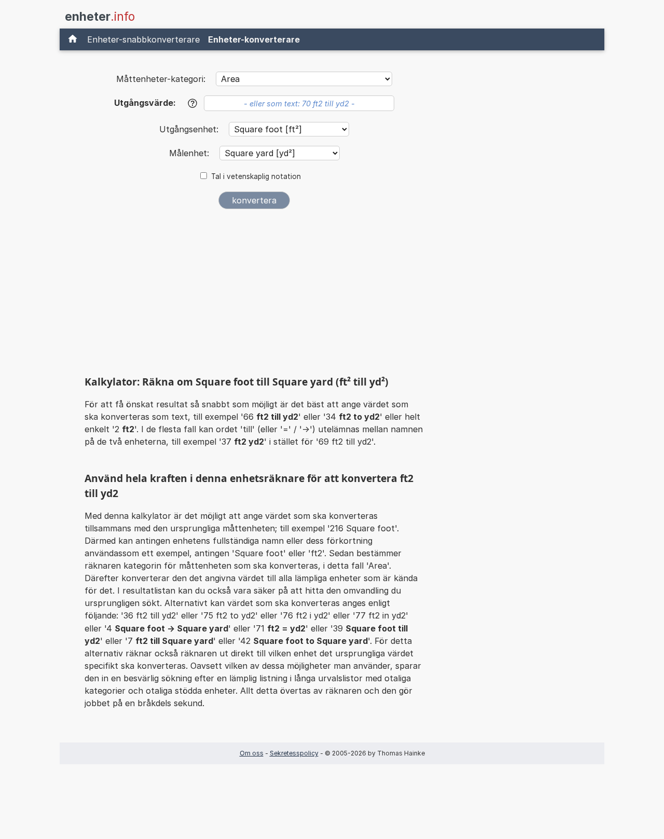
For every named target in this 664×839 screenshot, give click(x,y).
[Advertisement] (254, 295)
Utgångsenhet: (190, 129)
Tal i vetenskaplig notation (256, 176)
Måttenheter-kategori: (160, 79)
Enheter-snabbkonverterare (143, 39)
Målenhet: (190, 153)
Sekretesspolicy (294, 753)
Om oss (252, 753)
